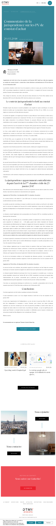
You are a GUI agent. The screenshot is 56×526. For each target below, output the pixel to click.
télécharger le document (28, 328)
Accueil (6, 11)
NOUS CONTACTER (28, 503)
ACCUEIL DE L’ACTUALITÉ (28, 387)
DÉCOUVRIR (14, 453)
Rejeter (39, 522)
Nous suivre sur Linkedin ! (28, 479)
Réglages (48, 522)
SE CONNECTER (28, 488)
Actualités (14, 11)
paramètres (21, 524)
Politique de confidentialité (28, 517)
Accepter (31, 522)
